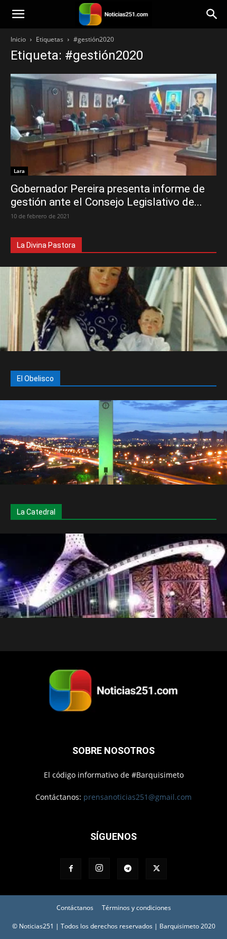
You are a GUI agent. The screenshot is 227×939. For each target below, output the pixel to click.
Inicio (18, 39)
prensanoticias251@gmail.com (137, 797)
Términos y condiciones (136, 907)
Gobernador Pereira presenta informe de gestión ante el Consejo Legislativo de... (108, 195)
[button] (18, 14)
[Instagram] (99, 868)
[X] (156, 868)
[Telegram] (127, 868)
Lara (19, 171)
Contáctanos (74, 907)
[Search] (212, 14)
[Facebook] (70, 868)
